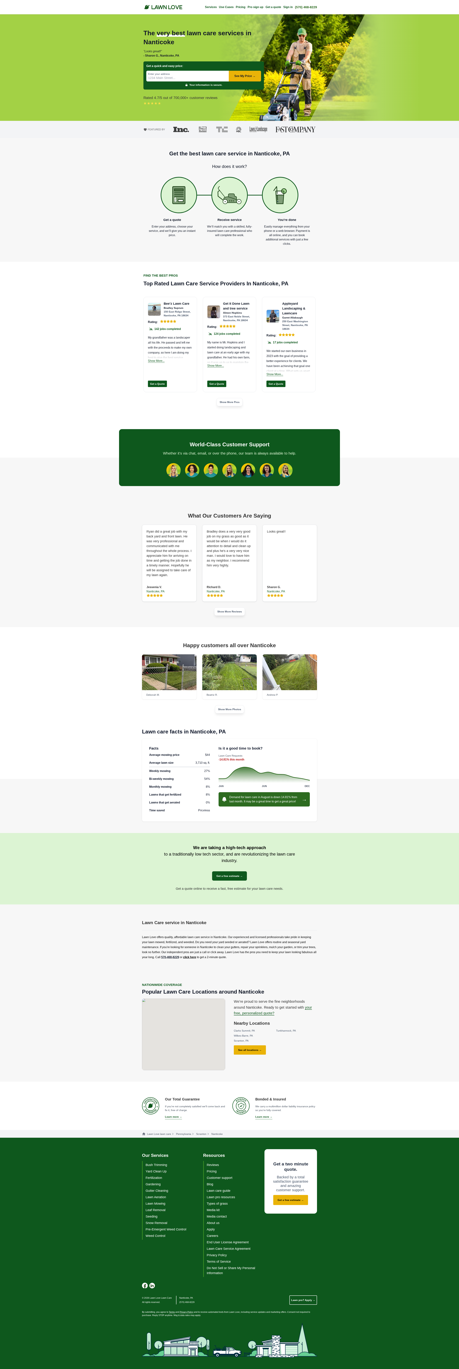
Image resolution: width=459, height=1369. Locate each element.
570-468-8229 (170, 957)
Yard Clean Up (156, 1171)
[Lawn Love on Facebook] (145, 1285)
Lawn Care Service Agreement (228, 1248)
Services (211, 7)
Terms (172, 1312)
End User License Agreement (228, 1242)
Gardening (153, 1184)
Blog (210, 1184)
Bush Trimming (156, 1165)
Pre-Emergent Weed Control (166, 1229)
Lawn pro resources (221, 1197)
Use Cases (226, 7)
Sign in (288, 7)
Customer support (219, 1178)
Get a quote (273, 7)
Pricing (240, 7)
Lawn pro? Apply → (303, 1300)
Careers (212, 1236)
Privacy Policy (217, 1255)
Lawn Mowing (155, 1203)
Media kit (213, 1210)
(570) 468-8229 (306, 7)
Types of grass (217, 1203)
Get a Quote (157, 383)
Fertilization (154, 1178)
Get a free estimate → (229, 876)
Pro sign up (255, 7)
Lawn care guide (218, 1190)
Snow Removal (156, 1223)
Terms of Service (219, 1261)
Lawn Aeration (156, 1197)
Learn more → (173, 1116)
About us (213, 1223)
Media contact (217, 1216)
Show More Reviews (229, 611)
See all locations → (250, 1050)
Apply (211, 1229)
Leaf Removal (155, 1210)
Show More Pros (230, 402)
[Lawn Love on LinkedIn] (152, 1285)
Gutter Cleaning (157, 1190)
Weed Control (155, 1236)
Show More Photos (229, 709)
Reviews (213, 1165)
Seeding (151, 1216)
